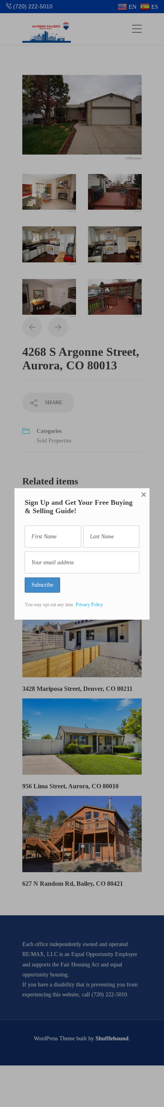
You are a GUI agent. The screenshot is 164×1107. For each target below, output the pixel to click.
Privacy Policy (89, 604)
